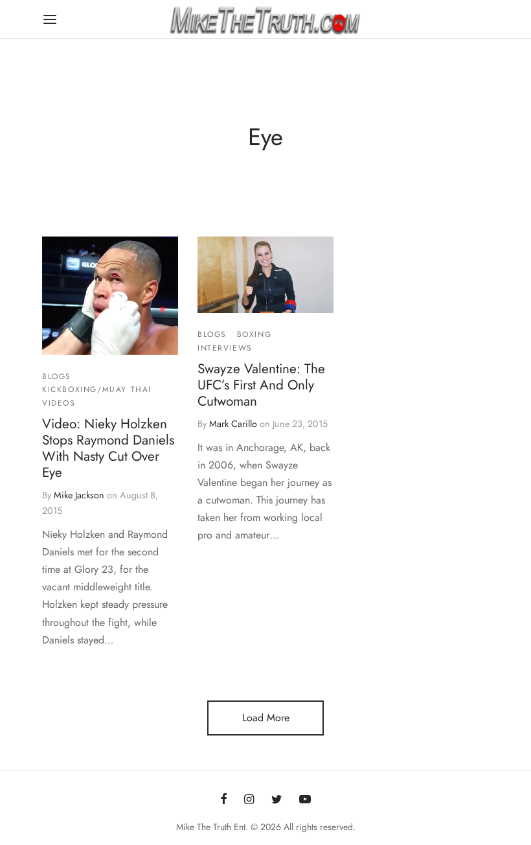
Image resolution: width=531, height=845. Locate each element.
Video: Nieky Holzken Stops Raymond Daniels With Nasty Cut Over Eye (108, 448)
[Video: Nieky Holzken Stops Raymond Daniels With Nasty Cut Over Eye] (110, 296)
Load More (265, 717)
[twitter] (277, 800)
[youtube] (305, 800)
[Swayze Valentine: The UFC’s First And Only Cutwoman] (265, 275)
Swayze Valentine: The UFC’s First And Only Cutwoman (261, 385)
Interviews (225, 348)
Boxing (254, 334)
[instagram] (249, 800)
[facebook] (223, 800)
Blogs (56, 376)
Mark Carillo (233, 423)
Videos (59, 403)
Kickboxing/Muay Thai (97, 389)
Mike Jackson (79, 495)
